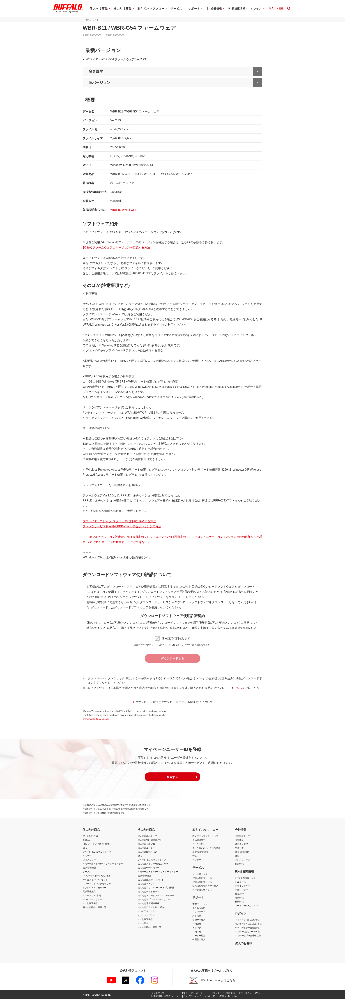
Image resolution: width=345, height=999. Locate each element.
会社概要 (239, 839)
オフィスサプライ (146, 915)
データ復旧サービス (202, 889)
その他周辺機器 (90, 903)
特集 (194, 855)
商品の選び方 (198, 839)
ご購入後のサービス (202, 881)
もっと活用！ (198, 843)
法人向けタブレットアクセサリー (154, 899)
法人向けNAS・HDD (147, 851)
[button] (172, 776)
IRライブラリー (242, 885)
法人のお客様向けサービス (205, 885)
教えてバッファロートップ (205, 835)
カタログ (196, 927)
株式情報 (239, 901)
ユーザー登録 (198, 935)
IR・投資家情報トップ (245, 877)
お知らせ (196, 931)
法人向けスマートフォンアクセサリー (156, 895)
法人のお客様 (243, 943)
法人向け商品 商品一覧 (149, 927)
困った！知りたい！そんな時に (206, 847)
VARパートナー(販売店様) (247, 927)
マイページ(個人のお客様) (247, 919)
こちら (237, 687)
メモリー (87, 855)
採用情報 (239, 863)
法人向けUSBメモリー (148, 867)
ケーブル (87, 871)
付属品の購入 (198, 939)
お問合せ (196, 923)
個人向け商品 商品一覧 (94, 907)
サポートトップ (200, 903)
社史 (237, 855)
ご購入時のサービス (202, 877)
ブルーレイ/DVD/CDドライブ (97, 851)
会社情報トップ (242, 835)
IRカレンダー (241, 889)
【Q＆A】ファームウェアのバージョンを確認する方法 (116, 247)
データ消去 (143, 923)
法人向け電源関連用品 (148, 903)
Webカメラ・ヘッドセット (95, 879)
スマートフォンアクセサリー (97, 883)
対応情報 (196, 915)
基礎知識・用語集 (200, 851)
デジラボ (196, 859)
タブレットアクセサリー (94, 887)
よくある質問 (198, 907)
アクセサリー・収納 (92, 895)
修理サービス (198, 919)
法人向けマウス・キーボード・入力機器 (156, 887)
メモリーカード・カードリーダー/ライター (103, 863)
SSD (85, 847)
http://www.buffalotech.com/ (96, 719)
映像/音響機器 (89, 867)
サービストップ (200, 873)
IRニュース (240, 881)
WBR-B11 (116, 209)
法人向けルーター (146, 847)
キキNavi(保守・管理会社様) (248, 935)
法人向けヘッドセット (148, 891)
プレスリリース (242, 859)
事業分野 (239, 847)
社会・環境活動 (242, 851)
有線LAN (87, 839)
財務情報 (239, 897)
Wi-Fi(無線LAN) (90, 835)
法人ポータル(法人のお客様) (248, 923)
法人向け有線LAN (146, 843)
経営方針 (239, 893)
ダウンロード (198, 911)
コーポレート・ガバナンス (247, 905)
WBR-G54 (129, 209)
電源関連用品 (89, 891)
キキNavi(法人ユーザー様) (247, 931)
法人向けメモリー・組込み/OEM (153, 863)
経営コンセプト (242, 843)
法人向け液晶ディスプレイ (151, 879)
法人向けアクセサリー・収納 (151, 907)
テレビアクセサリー (92, 899)
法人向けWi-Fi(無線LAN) (149, 839)
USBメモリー (89, 859)
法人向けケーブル (146, 883)
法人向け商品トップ (147, 835)
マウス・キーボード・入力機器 (97, 875)
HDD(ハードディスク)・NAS (96, 843)
